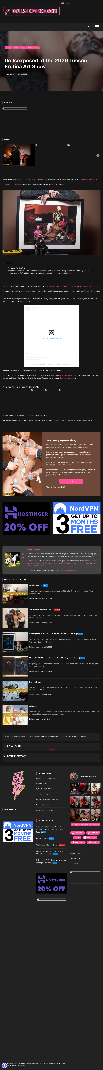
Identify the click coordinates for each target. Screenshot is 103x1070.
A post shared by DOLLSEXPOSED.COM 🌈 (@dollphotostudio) (51, 364)
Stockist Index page (67, 378)
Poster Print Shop (65, 375)
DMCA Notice (75, 858)
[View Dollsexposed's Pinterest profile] (23, 557)
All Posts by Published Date (46, 778)
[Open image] (37, 399)
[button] (5, 155)
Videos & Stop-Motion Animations (48, 799)
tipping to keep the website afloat (65, 570)
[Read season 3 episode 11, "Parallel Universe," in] (85, 789)
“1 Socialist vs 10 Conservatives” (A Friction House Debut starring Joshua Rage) (49, 829)
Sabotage (33, 706)
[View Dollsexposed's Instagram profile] (23, 561)
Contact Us (74, 863)
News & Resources (43, 805)
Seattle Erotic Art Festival (80, 563)
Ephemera (43, 179)
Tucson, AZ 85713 (90, 286)
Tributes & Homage (43, 794)
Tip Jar (71, 481)
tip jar (9, 736)
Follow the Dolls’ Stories (44, 789)
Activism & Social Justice (45, 810)
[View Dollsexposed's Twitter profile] (23, 554)
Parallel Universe (38, 585)
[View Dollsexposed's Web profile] (23, 565)
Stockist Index (75, 854)
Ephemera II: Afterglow (11, 184)
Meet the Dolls (41, 784)
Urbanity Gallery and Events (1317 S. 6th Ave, (66, 286)
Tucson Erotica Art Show (87, 179)
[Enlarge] (98, 193)
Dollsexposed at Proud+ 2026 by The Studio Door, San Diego (56, 634)
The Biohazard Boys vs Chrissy (44, 609)
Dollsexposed (9, 74)
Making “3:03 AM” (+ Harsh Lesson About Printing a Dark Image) (57, 658)
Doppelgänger (35, 682)
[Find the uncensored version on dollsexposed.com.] (75, 789)
